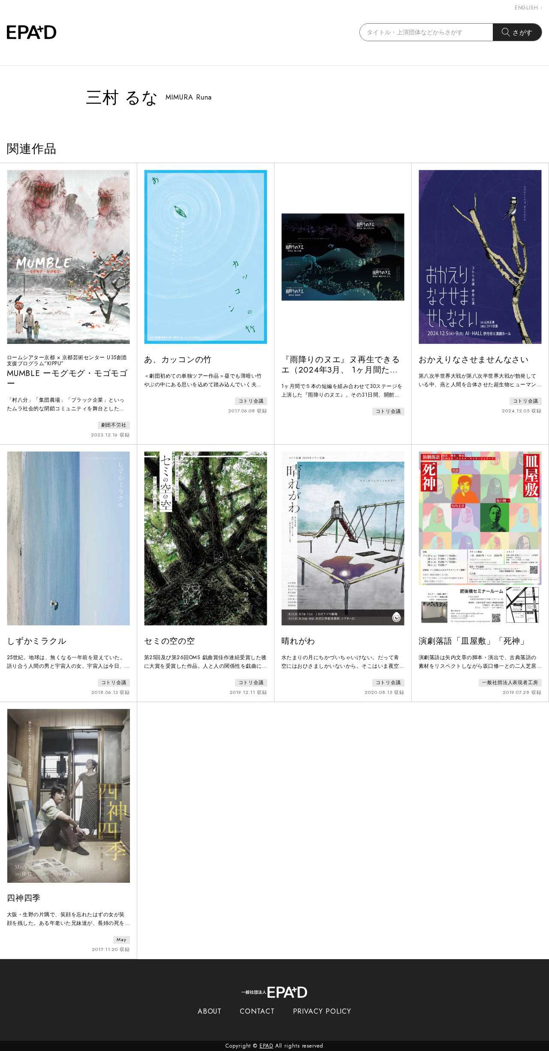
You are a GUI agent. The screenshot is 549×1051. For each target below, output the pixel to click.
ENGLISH (526, 7)
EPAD (266, 1046)
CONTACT (257, 1011)
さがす (523, 32)
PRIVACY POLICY (322, 1011)
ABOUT (210, 1011)
